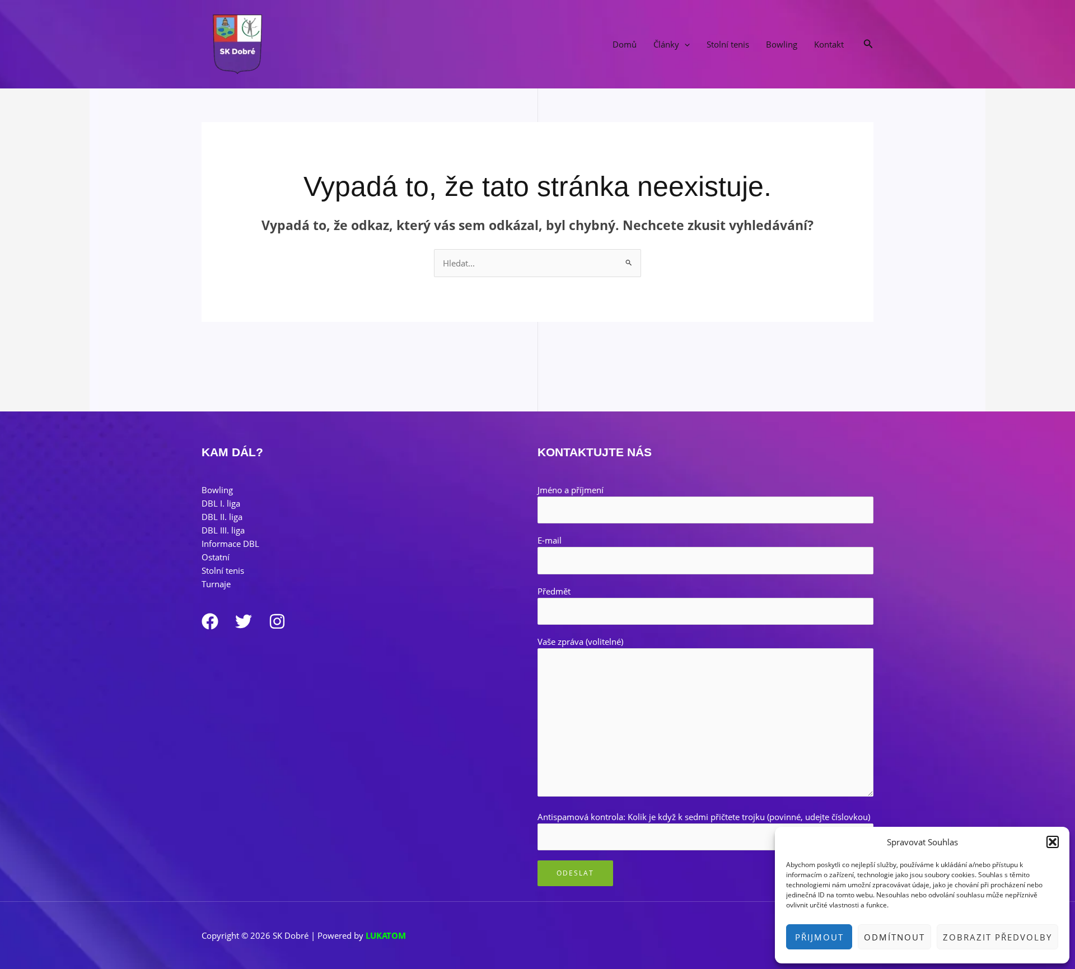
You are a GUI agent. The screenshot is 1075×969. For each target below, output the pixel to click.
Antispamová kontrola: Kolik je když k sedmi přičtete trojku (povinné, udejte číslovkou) (704, 816)
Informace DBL (230, 543)
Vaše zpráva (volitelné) (580, 641)
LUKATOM (386, 935)
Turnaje (216, 583)
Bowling (781, 44)
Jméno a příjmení (571, 489)
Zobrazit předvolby (997, 937)
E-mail (550, 540)
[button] (1052, 842)
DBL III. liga (223, 530)
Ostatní (216, 557)
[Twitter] (243, 621)
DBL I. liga (221, 503)
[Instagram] (277, 621)
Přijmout (819, 937)
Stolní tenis (728, 44)
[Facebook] (210, 621)
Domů (625, 44)
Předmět (554, 591)
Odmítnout (894, 937)
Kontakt (829, 44)
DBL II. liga (222, 516)
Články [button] (666, 44)
